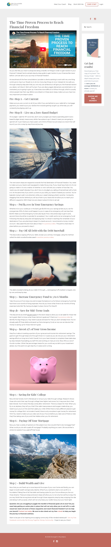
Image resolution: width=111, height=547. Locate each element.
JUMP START (92, 4)
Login (101, 4)
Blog (69, 4)
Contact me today (25, 511)
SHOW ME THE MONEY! (93, 98)
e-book (59, 511)
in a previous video (49, 224)
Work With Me (78, 4)
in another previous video (45, 237)
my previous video (64, 317)
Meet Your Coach (60, 4)
